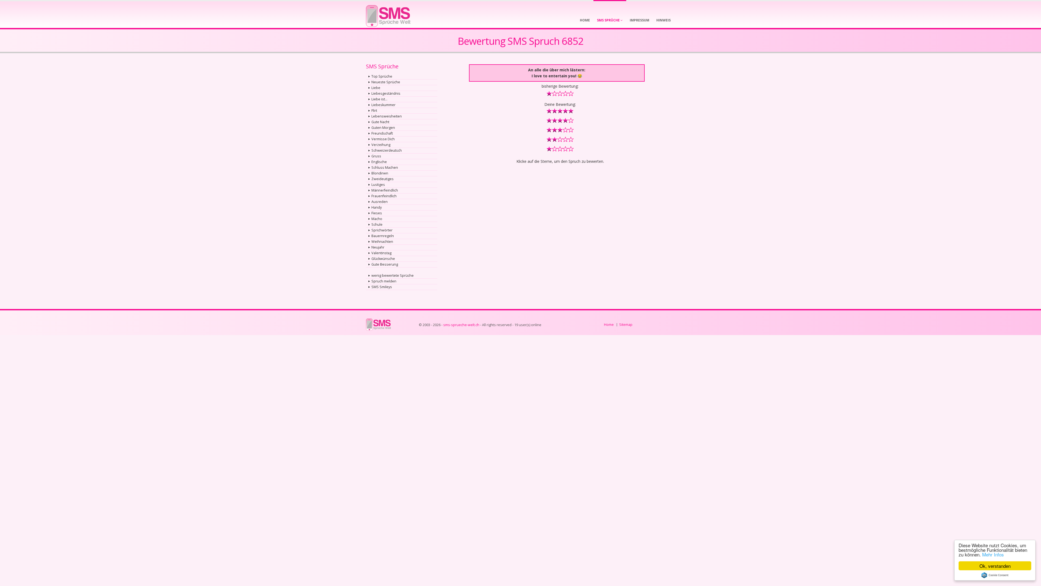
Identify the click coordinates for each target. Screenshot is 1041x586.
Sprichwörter (382, 230)
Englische (379, 162)
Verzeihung (380, 144)
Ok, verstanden (995, 565)
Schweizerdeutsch (386, 150)
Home (609, 324)
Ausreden (379, 201)
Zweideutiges (382, 179)
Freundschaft (382, 133)
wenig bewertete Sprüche (392, 275)
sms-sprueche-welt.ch (461, 325)
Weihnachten (382, 241)
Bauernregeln (382, 236)
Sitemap (625, 324)
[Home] (388, 14)
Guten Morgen (383, 127)
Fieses (376, 213)
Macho (376, 218)
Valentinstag (381, 253)
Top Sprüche (381, 76)
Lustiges (378, 184)
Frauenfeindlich (384, 196)
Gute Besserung (384, 264)
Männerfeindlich (384, 190)
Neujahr (377, 247)
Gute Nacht (380, 122)
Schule (377, 224)
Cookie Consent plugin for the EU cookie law (994, 575)
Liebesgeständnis (385, 93)
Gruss (376, 156)
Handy (376, 207)
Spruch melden (383, 281)
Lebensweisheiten (386, 116)
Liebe (375, 87)
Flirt (374, 110)
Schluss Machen (384, 167)
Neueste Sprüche (385, 82)
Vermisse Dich (383, 139)
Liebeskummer (383, 105)
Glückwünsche (383, 258)
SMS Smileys (381, 287)
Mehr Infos (993, 554)
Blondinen (379, 173)
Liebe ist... (379, 99)
